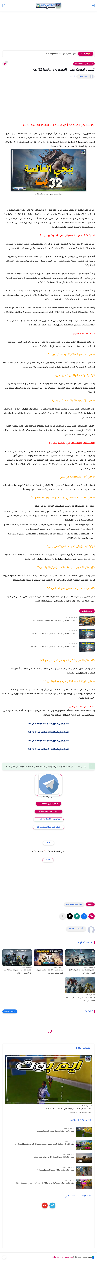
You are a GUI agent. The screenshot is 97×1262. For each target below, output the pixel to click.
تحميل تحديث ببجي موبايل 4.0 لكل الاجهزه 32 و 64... (81, 972)
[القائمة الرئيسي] (93, 5)
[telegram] (52, 1205)
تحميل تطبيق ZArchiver (48, 803)
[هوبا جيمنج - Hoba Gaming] (48, 5)
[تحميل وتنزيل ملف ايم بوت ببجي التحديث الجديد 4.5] (48, 1079)
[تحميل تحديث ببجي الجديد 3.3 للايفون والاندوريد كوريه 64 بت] (87, 647)
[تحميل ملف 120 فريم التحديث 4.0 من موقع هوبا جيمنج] (84, 1158)
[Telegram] (4, 1257)
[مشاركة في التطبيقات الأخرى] (63, 916)
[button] (84, 916)
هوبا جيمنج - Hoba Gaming (62, 1257)
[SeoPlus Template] (93, 1257)
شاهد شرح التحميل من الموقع (48, 819)
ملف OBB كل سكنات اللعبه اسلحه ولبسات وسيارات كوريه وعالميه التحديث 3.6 (44, 1144)
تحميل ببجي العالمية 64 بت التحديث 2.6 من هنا (48, 749)
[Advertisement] (48, 32)
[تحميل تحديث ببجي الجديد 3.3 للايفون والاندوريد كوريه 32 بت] (87, 634)
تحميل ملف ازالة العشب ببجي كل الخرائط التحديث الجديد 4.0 (53, 53)
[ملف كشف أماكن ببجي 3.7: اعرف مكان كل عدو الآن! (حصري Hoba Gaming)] (84, 1184)
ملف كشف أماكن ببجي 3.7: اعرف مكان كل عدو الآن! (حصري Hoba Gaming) (45, 1183)
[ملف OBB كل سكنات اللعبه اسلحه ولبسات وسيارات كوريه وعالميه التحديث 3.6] (84, 1145)
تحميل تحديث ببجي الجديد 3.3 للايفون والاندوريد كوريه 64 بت (54, 646)
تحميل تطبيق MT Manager (48, 811)
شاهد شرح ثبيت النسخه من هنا (48, 827)
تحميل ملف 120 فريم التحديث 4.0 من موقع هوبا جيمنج (54, 1157)
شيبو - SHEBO (83, 76)
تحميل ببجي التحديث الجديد (84, 63)
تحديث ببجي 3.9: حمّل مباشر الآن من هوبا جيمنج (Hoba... (49, 972)
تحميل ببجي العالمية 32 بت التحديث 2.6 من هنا (48, 732)
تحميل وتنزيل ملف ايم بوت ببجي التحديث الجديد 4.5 (69, 1109)
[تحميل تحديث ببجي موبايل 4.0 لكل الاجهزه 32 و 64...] (80, 957)
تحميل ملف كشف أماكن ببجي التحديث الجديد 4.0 (55, 1170)
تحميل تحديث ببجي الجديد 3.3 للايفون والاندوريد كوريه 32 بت (54, 633)
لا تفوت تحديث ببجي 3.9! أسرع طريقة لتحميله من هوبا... (80, 999)
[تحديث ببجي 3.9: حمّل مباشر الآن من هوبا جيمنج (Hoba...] (48, 957)
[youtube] (45, 1205)
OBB (48, 860)
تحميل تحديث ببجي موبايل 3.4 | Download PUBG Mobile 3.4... (53, 620)
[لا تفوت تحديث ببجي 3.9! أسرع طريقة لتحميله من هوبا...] (80, 985)
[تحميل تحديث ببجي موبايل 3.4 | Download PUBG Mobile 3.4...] (87, 621)
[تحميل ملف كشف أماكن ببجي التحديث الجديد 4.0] (84, 1171)
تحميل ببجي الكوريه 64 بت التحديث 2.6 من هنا (48, 740)
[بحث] (4, 5)
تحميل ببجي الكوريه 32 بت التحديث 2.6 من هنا (48, 723)
